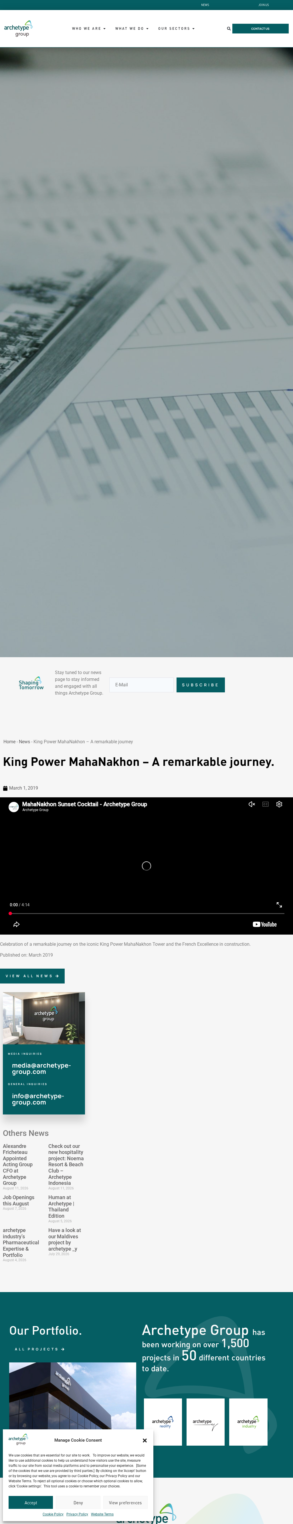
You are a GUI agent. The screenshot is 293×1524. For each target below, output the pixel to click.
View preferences (125, 1502)
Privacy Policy (77, 1514)
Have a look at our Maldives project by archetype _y (64, 1239)
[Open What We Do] (147, 28)
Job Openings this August (18, 1200)
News (24, 741)
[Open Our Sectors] (193, 28)
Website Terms (102, 1514)
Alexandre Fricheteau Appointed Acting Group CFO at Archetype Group (18, 1164)
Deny (78, 1502)
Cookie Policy (53, 1514)
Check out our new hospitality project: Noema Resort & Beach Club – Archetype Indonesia (66, 1164)
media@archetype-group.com (41, 1068)
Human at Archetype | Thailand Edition (61, 1206)
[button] (145, 1440)
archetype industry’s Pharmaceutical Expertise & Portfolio (21, 1242)
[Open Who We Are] (104, 28)
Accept (31, 1502)
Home (9, 741)
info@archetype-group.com (38, 1099)
